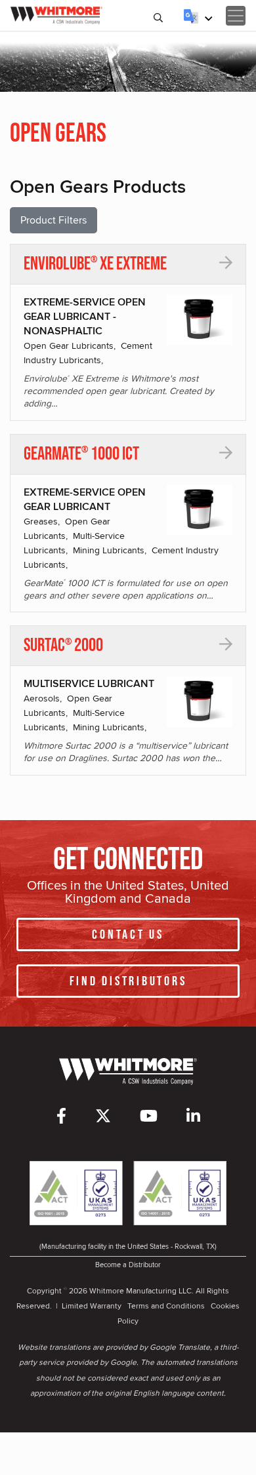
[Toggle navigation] (235, 16)
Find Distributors (128, 981)
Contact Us (128, 935)
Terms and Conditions (166, 1305)
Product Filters (53, 219)
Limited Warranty (91, 1305)
